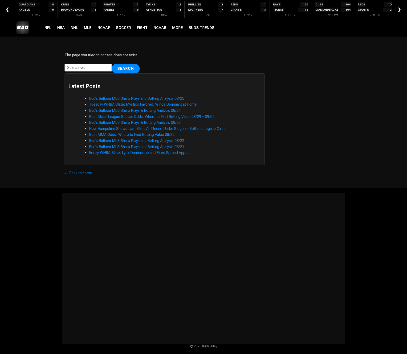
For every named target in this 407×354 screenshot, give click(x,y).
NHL (74, 27)
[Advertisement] (203, 268)
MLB (88, 27)
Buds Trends (202, 27)
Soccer (123, 27)
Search (125, 68)
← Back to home (78, 173)
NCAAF (104, 27)
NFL (48, 27)
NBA (61, 27)
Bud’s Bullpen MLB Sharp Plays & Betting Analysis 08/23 (135, 122)
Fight (142, 27)
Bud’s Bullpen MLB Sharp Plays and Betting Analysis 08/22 (136, 140)
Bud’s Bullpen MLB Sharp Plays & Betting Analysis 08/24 (135, 110)
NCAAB (160, 27)
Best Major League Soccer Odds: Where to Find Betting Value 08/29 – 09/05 (152, 116)
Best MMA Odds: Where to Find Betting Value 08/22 (132, 134)
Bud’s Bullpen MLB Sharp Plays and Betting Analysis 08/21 (136, 147)
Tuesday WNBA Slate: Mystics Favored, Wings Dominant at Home (143, 104)
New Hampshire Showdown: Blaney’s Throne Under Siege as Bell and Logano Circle (158, 128)
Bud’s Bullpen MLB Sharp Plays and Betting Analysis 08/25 (136, 98)
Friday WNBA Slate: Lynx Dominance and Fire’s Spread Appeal (139, 152)
